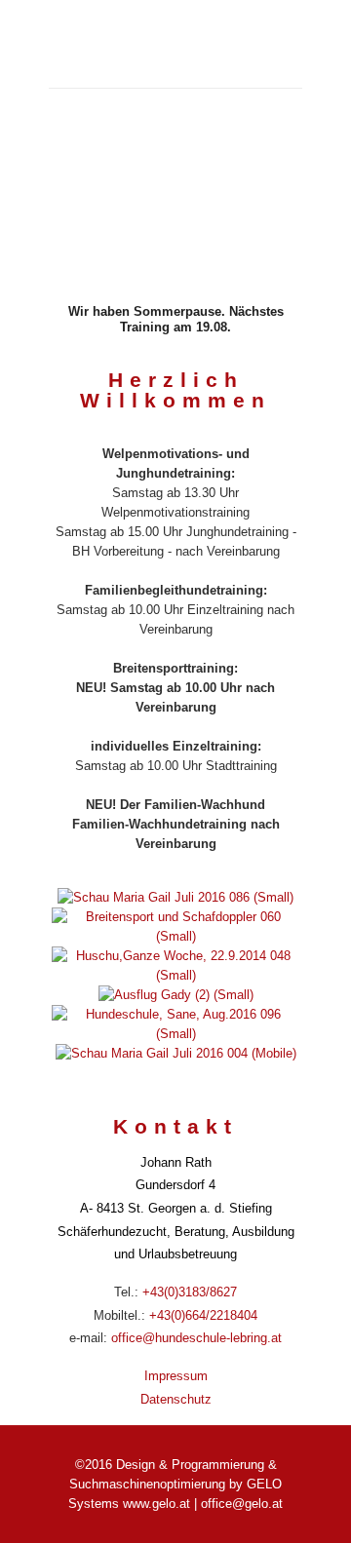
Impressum (176, 1376)
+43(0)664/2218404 (203, 1315)
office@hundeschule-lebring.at (196, 1338)
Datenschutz (176, 1399)
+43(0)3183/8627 (189, 1292)
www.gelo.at (156, 1503)
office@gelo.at (242, 1503)
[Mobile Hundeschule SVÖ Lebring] (175, 44)
